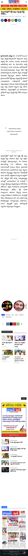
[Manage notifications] (24, 553)
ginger (16, 314)
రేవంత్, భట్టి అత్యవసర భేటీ (16, 442)
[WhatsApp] (12, 20)
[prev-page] (2, 475)
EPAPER (4, 507)
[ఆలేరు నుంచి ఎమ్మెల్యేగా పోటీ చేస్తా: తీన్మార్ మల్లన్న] (20, 338)
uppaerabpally (8, 316)
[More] (21, 323)
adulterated (8, 314)
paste (3, 316)
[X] (5, 20)
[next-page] (5, 475)
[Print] (15, 20)
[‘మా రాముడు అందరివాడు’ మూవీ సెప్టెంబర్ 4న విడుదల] (20, 352)
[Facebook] (2, 20)
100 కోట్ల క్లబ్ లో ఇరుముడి (16, 456)
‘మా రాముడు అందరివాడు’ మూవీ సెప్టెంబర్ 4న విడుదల (19, 358)
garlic (13, 314)
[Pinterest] (9, 20)
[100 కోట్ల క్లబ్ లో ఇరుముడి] (7, 352)
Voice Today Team (10, 16)
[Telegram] (19, 20)
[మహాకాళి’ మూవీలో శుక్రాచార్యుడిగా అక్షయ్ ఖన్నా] (5, 469)
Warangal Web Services (14, 551)
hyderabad (21, 314)
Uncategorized (13, 440)
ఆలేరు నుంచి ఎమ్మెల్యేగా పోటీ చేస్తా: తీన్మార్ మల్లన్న (20, 344)
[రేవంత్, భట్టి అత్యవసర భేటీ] (7, 338)
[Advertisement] (14, 39)
